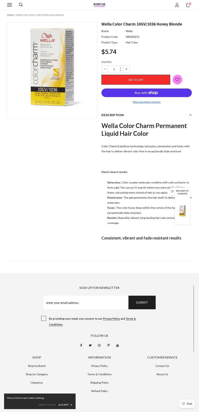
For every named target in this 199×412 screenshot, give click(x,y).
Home (10, 14)
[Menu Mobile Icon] (9, 5)
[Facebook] (81, 345)
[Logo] (99, 4)
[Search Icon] (21, 5)
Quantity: (106, 61)
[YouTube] (117, 345)
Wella (129, 31)
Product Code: (109, 36)
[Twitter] (90, 345)
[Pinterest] (108, 345)
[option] (52, 67)
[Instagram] (99, 345)
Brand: (105, 31)
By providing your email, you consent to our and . (92, 321)
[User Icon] (177, 5)
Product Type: (109, 42)
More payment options (147, 101)
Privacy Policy (111, 318)
